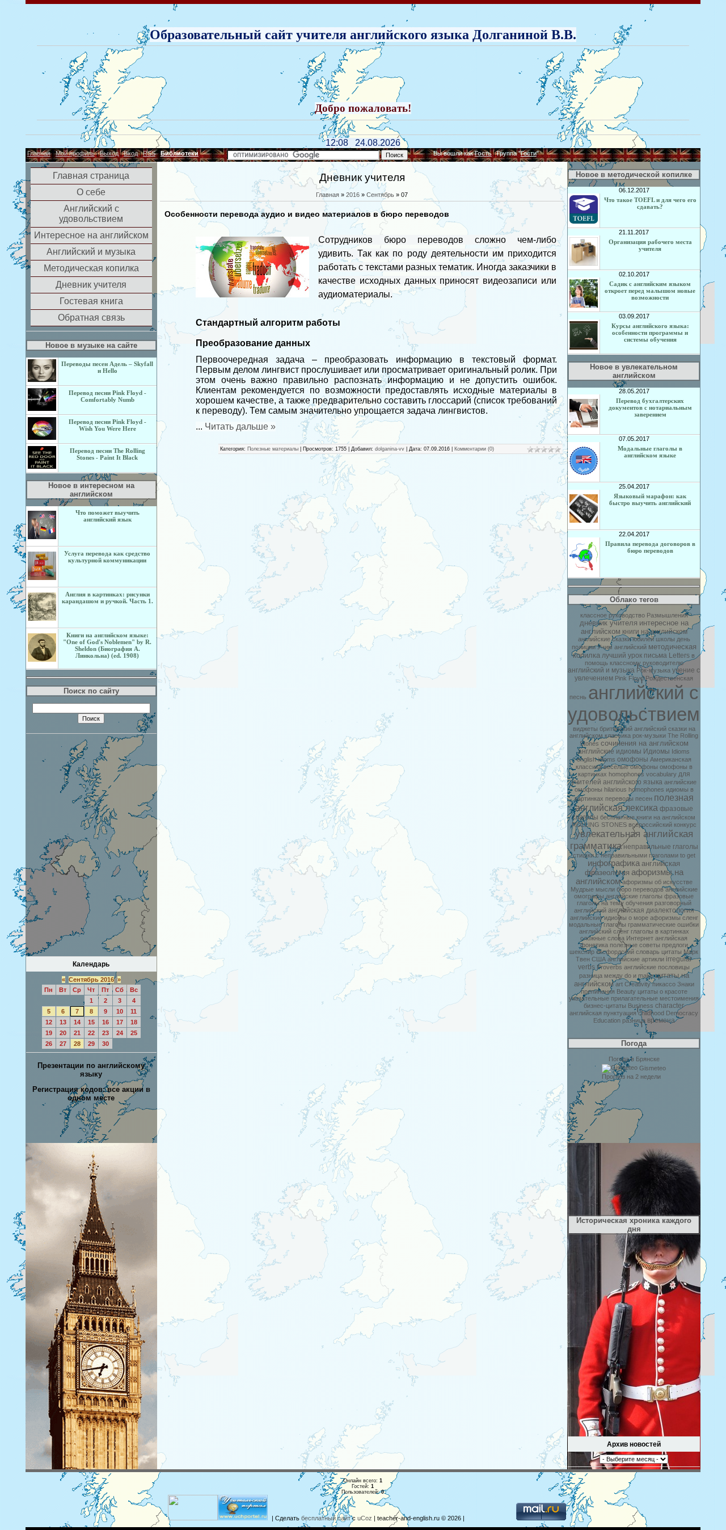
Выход (109, 153)
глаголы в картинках (660, 931)
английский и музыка (601, 670)
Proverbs (609, 967)
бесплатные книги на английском (647, 817)
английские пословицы (657, 967)
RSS (149, 153)
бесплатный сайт (326, 1518)
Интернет (639, 938)
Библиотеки (180, 153)
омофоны (632, 759)
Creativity (637, 984)
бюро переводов (640, 889)
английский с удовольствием (634, 703)
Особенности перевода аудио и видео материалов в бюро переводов (306, 213)
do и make (638, 975)
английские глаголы (634, 896)
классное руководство (612, 615)
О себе (91, 192)
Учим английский (622, 647)
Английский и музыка (91, 252)
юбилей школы (653, 639)
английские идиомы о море (609, 917)
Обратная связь (91, 317)
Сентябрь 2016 (91, 979)
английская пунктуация (602, 1013)
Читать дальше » (240, 426)
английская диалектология (651, 910)
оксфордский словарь (628, 951)
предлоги (675, 944)
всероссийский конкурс (662, 824)
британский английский (633, 728)
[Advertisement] (363, 74)
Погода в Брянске (634, 1059)
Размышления (667, 615)
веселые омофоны (630, 766)
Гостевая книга (91, 301)
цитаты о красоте (662, 991)
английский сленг (604, 931)
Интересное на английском (91, 235)
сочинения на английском (645, 743)
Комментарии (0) (474, 449)
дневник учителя (609, 623)
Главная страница (91, 175)
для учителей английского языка (630, 778)
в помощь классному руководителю (640, 659)
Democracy (682, 1013)
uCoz (364, 1518)
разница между (601, 975)
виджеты (585, 728)
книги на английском (654, 632)
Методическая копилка (91, 268)
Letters (679, 655)
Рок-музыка (653, 670)
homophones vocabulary (643, 774)
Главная (38, 153)
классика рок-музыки (635, 735)
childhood (651, 1013)
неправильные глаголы (660, 847)
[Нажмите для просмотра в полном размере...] (252, 295)
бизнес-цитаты (605, 1005)
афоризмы (665, 917)
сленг (690, 917)
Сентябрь (380, 194)
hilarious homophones (634, 789)
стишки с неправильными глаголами (625, 855)
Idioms (681, 751)
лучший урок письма (634, 655)
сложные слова (602, 938)
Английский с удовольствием (91, 214)
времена (661, 1020)
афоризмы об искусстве (657, 882)
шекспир (581, 951)
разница (633, 1020)
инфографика (614, 863)
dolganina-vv (389, 449)
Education (607, 1020)
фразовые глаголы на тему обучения (635, 899)
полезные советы (635, 944)
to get (687, 855)
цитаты (671, 951)
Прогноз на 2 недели (631, 1076)
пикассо (664, 984)
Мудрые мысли (593, 889)
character (669, 1006)
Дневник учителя (91, 284)
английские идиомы (609, 751)
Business (640, 1005)
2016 (353, 194)
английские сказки (604, 639)
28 (77, 1043)
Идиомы (656, 751)
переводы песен (628, 798)
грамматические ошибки (663, 924)
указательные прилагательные (613, 998)
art (619, 984)
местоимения (679, 998)
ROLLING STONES (599, 824)
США (599, 959)
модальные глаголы (597, 924)
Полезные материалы (272, 449)
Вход (131, 153)
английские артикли (635, 959)
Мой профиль (75, 153)
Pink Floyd (629, 678)
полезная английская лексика (634, 803)
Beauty (626, 991)
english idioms (596, 759)
